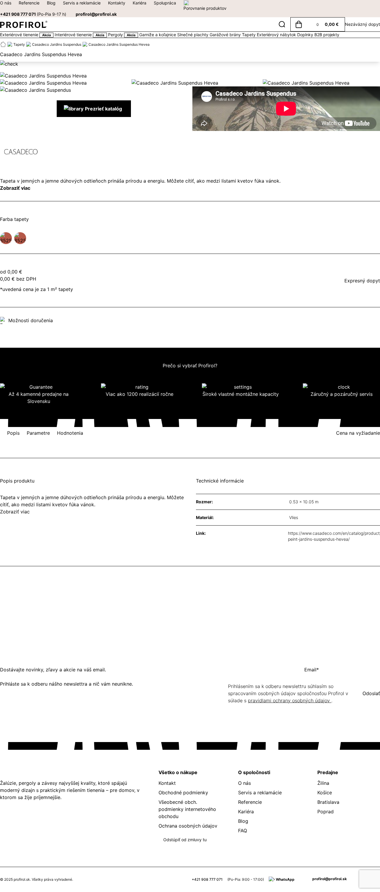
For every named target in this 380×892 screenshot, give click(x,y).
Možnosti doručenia (30, 320)
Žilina (323, 783)
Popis (13, 433)
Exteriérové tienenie (25, 34)
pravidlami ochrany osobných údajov (289, 700)
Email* (311, 670)
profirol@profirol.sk (96, 14)
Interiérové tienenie (79, 34)
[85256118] (20, 238)
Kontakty (116, 2)
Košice (324, 792)
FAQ (242, 831)
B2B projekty (326, 34)
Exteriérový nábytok (277, 34)
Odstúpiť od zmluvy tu (185, 839)
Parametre (38, 433)
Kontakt (167, 783)
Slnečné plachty (193, 34)
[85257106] (6, 238)
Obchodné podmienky (183, 792)
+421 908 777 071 (33, 14)
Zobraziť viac (15, 188)
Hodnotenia (70, 433)
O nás (5, 2)
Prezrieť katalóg (103, 109)
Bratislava (328, 802)
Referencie (29, 2)
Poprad (325, 811)
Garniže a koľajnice (158, 34)
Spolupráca (165, 2)
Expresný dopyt (362, 281)
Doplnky (305, 34)
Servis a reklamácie (82, 2)
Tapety (249, 34)
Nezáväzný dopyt (362, 24)
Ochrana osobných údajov (188, 826)
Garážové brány (226, 34)
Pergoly (121, 34)
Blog (51, 2)
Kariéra (139, 2)
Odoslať (371, 693)
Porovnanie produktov (205, 8)
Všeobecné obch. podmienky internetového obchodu (187, 809)
